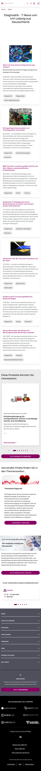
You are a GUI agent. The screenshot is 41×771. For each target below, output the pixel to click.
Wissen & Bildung (7, 655)
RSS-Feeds (5, 662)
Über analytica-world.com (20, 753)
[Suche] (27, 3)
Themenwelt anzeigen (20, 523)
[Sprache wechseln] (34, 3)
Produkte (5, 627)
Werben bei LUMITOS (20, 745)
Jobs (3, 648)
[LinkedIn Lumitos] (20, 737)
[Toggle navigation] (38, 3)
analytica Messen (8, 620)
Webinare (5, 641)
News (3, 614)
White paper (6, 634)
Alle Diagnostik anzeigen (20, 456)
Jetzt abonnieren (20, 690)
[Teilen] (30, 3)
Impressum (11, 764)
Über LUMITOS (20, 749)
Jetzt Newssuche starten (20, 573)
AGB (20, 764)
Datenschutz (29, 764)
